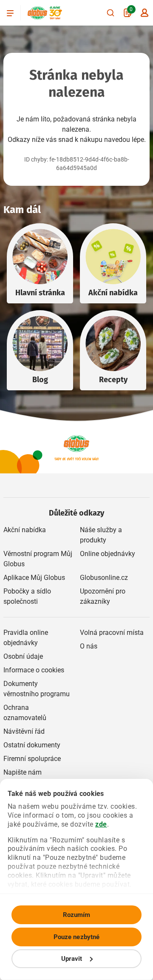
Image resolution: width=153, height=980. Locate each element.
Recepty (113, 379)
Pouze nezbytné (76, 937)
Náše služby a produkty (101, 535)
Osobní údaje (23, 656)
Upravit (71, 959)
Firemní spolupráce (32, 759)
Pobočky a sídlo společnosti (27, 596)
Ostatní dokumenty (31, 745)
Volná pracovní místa (112, 632)
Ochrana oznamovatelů (24, 712)
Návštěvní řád (24, 731)
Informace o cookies (33, 670)
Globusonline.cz (104, 578)
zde (101, 824)
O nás (88, 646)
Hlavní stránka (40, 292)
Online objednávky (107, 554)
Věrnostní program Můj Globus (37, 559)
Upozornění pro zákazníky (102, 596)
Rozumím (77, 915)
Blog (40, 379)
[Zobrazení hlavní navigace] (10, 13)
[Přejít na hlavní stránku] (37, 13)
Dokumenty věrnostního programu (36, 689)
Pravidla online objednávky (25, 637)
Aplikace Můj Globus (34, 578)
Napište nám (22, 772)
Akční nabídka (113, 292)
